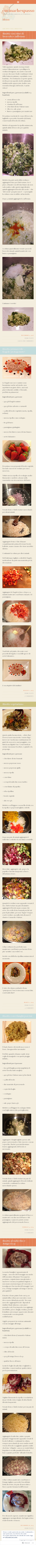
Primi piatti (29, 338)
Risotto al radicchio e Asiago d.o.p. (14, 1242)
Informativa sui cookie (11, 1537)
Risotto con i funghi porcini (17, 1016)
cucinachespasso (18, 10)
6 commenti (29, 1232)
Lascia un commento (26, 341)
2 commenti (29, 1008)
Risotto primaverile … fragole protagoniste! (14, 350)
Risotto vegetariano (13, 704)
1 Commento (29, 696)
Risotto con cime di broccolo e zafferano (14, 35)
